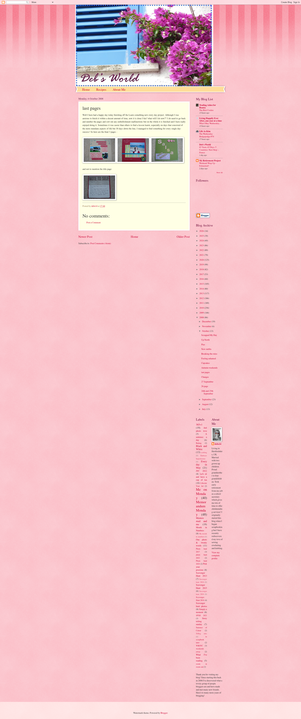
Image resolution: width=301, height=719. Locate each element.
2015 (201, 283)
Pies (203, 344)
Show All (220, 172)
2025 (201, 235)
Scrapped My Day (209, 335)
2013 (201, 293)
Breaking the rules (209, 353)
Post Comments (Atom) (100, 243)
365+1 (199, 424)
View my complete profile (216, 555)
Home (86, 89)
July (204, 409)
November (207, 326)
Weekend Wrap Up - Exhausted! (207, 164)
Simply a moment (201, 611)
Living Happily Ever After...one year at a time (210, 119)
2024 (201, 240)
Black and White (201, 447)
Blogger (164, 712)
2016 (201, 278)
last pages (205, 372)
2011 (201, 302)
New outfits (206, 349)
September (207, 399)
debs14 (218, 444)
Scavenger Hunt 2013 (201, 574)
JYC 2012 (201, 470)
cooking (204, 452)
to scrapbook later (201, 639)
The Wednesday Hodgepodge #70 (206, 135)
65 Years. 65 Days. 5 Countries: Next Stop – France (209, 150)
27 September (207, 381)
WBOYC (199, 645)
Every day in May (201, 464)
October (206, 330)
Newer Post (85, 237)
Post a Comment (93, 222)
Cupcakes (205, 362)
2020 (201, 259)
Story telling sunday (201, 621)
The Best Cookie (206, 110)
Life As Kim (205, 131)
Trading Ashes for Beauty (207, 106)
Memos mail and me (201, 521)
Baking (198, 443)
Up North (205, 339)
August (205, 404)
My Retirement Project (210, 160)
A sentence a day (201, 436)
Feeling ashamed (208, 358)
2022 (201, 250)
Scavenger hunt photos (201, 605)
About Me (119, 89)
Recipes (101, 89)
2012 (201, 298)
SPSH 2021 (201, 615)
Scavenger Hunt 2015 (201, 586)
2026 (201, 230)
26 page (204, 386)
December (206, 321)
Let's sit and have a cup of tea (201, 476)
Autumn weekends (209, 367)
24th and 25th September (207, 392)
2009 (201, 312)
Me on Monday (201, 493)
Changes (205, 376)
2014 (201, 288)
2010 (201, 307)
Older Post (183, 237)
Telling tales (201, 633)
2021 (201, 254)
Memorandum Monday (201, 508)
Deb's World (205, 144)
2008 (201, 317)
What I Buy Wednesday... (209, 123)
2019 (201, 264)
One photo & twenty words (201, 542)
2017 (201, 274)
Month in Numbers (201, 529)
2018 (201, 269)
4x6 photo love (201, 429)
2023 (201, 245)
